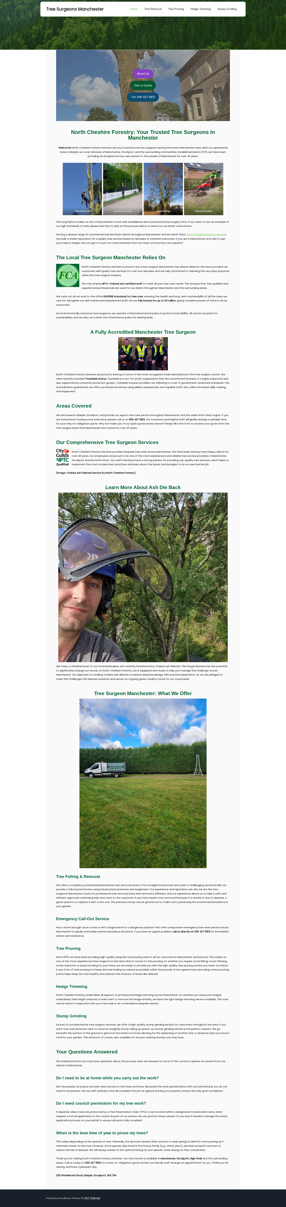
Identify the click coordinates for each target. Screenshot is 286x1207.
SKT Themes (92, 1198)
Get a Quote (143, 85)
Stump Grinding (227, 9)
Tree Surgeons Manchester (62, 9)
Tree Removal (153, 9)
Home (134, 9)
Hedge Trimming (201, 9)
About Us (143, 74)
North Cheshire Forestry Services (207, 234)
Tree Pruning (176, 9)
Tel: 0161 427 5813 (143, 97)
